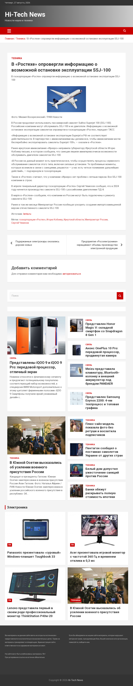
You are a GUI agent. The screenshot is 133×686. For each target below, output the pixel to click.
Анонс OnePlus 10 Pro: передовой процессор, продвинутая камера (102, 352)
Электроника (17, 507)
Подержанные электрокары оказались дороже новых (37, 243)
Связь (13, 358)
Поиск (120, 295)
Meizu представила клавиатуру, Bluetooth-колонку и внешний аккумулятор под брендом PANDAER (102, 376)
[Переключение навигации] (9, 31)
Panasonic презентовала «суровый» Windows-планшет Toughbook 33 (34, 554)
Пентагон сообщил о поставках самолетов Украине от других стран (104, 451)
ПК (9, 545)
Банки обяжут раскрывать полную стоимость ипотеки (100, 493)
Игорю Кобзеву (55, 219)
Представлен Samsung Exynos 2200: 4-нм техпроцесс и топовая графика (102, 402)
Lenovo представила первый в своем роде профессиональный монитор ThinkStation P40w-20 (31, 612)
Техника (16, 58)
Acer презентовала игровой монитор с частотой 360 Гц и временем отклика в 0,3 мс (97, 556)
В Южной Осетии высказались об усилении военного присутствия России (36, 467)
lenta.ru (27, 213)
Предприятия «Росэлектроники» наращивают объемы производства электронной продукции (97, 245)
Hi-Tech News (25, 14)
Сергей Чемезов (20, 223)
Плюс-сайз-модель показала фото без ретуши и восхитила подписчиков (100, 429)
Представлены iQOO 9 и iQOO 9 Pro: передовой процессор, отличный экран (36, 367)
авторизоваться (72, 273)
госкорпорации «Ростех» (32, 219)
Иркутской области (74, 219)
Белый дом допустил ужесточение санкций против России (102, 472)
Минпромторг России (96, 219)
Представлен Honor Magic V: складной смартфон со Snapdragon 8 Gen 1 (103, 329)
